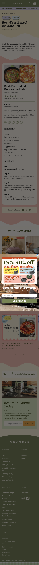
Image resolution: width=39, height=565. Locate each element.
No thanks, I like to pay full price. (19, 306)
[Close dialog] (37, 255)
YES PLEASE (19, 301)
